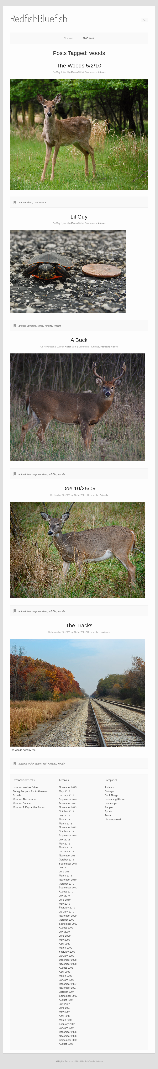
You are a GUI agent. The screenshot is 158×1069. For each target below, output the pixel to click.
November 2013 (67, 807)
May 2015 (64, 791)
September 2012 (68, 835)
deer (29, 202)
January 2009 (66, 955)
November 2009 (67, 915)
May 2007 (64, 1011)
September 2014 (68, 799)
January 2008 (66, 980)
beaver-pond (34, 474)
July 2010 (64, 895)
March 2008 (65, 975)
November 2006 (67, 1036)
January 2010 (66, 911)
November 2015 (67, 787)
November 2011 (67, 855)
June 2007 (65, 1007)
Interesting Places (109, 346)
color (31, 763)
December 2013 (67, 803)
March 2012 (65, 847)
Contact (68, 38)
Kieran (74, 72)
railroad (52, 763)
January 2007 (66, 1027)
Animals (101, 72)
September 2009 (68, 923)
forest (38, 763)
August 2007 (66, 1000)
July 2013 (64, 815)
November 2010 (67, 879)
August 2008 (66, 967)
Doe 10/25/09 (79, 488)
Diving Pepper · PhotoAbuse (29, 791)
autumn (22, 763)
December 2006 (67, 1032)
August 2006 (66, 1043)
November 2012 (67, 827)
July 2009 (64, 931)
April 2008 (64, 971)
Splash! (17, 795)
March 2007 (65, 1020)
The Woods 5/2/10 (79, 66)
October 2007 (66, 991)
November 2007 (67, 987)
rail (44, 763)
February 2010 (67, 907)
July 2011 (64, 867)
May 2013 (64, 819)
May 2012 (64, 843)
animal (22, 202)
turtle (40, 325)
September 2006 (68, 1040)
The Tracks (79, 625)
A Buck (79, 340)
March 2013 (65, 823)
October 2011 (66, 859)
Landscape (105, 631)
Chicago (109, 791)
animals (31, 325)
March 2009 (65, 947)
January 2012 (66, 851)
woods (42, 202)
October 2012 (66, 831)
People (109, 807)
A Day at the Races (34, 807)
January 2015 (66, 795)
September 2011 (68, 863)
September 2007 (68, 996)
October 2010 (66, 883)
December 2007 (67, 984)
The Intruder (29, 799)
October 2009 (66, 919)
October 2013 (66, 811)
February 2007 (67, 1024)
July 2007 (64, 1004)
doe (36, 202)
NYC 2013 (88, 38)
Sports (108, 811)
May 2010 (64, 903)
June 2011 (65, 871)
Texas (108, 815)
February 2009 (67, 951)
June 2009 (65, 935)
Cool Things (111, 795)
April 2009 (64, 943)
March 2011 (65, 875)
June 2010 (65, 899)
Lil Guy (79, 217)
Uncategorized (113, 819)
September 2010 (68, 887)
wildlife (48, 325)
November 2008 (67, 964)
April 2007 (64, 1016)
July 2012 (64, 839)
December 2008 (67, 959)
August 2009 (66, 927)
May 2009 (64, 939)
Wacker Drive (30, 787)
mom (15, 787)
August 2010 (66, 891)
